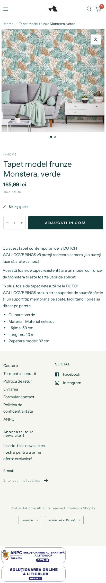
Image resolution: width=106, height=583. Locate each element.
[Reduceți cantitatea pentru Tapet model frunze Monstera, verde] (7, 222)
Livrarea (10, 389)
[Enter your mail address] (46, 480)
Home (8, 24)
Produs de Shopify (80, 508)
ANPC (8, 419)
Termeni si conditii (19, 373)
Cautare (10, 365)
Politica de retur (17, 381)
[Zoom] (96, 39)
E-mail (8, 471)
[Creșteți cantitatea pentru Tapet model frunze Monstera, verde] (21, 222)
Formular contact (18, 396)
